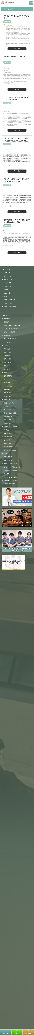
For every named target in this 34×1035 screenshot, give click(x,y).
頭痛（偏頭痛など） (9, 436)
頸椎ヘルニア (7, 362)
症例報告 (6, 289)
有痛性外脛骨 (7, 389)
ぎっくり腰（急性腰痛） (10, 477)
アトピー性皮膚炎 (9, 409)
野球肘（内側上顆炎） (10, 403)
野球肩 (5, 372)
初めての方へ (7, 273)
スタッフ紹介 (7, 283)
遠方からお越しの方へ (10, 299)
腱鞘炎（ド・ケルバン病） (11, 463)
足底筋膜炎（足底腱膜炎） (11, 426)
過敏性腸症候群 (8, 446)
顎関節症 (6, 473)
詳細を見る (17, 48)
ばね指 (5, 379)
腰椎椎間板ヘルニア (9, 416)
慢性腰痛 (6, 322)
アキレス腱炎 (7, 419)
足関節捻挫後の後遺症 (10, 413)
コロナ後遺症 (7, 392)
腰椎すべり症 (7, 399)
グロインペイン (8, 386)
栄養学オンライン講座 (10, 306)
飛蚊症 (5, 365)
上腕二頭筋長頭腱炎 (9, 484)
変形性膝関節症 (8, 342)
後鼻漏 (5, 453)
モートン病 (7, 440)
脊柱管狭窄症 (7, 396)
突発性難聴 (7, 335)
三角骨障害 (7, 355)
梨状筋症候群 (7, 423)
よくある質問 (7, 293)
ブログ (5, 310)
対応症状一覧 (7, 276)
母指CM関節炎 (8, 457)
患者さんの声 (7, 286)
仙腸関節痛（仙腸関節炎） (11, 470)
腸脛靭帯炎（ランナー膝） (11, 480)
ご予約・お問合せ (9, 303)
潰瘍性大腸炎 (7, 443)
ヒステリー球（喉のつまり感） (12, 467)
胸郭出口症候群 (8, 369)
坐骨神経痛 (7, 349)
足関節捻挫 (7, 382)
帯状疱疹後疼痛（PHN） (11, 433)
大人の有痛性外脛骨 (9, 332)
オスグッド (7, 345)
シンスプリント (8, 352)
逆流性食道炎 (7, 359)
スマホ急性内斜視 (9, 460)
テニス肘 (6, 406)
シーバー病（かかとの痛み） (12, 328)
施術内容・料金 (8, 279)
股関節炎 (6, 430)
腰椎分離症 (7, 318)
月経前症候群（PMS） (10, 450)
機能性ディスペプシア (10, 339)
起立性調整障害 (8, 376)
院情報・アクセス (9, 296)
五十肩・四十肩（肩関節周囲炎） (13, 325)
